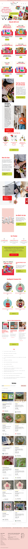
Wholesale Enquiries (3, 544)
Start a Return (2, 542)
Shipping (2, 541)
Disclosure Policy (3, 535)
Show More (6, 470)
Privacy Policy (2, 537)
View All (21, 75)
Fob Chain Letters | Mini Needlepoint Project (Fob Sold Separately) (22, 143)
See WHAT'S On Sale (21, 224)
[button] (22, 3)
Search (1, 540)
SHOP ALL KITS (14, 13)
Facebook (23, 535)
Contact (2, 534)
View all (14, 313)
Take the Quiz (21, 97)
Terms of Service (3, 543)
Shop (21, 38)
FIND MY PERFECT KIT (20, 271)
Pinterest (23, 536)
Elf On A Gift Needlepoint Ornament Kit (5, 143)
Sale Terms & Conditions (4, 539)
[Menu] (2, 3)
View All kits (14, 254)
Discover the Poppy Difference (9, 130)
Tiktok (23, 537)
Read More (7, 39)
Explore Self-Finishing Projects (6, 198)
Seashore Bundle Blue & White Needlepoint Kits (14, 143)
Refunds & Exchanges (3, 538)
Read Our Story (6, 174)
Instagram (23, 534)
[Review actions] (12, 402)
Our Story (2, 536)
